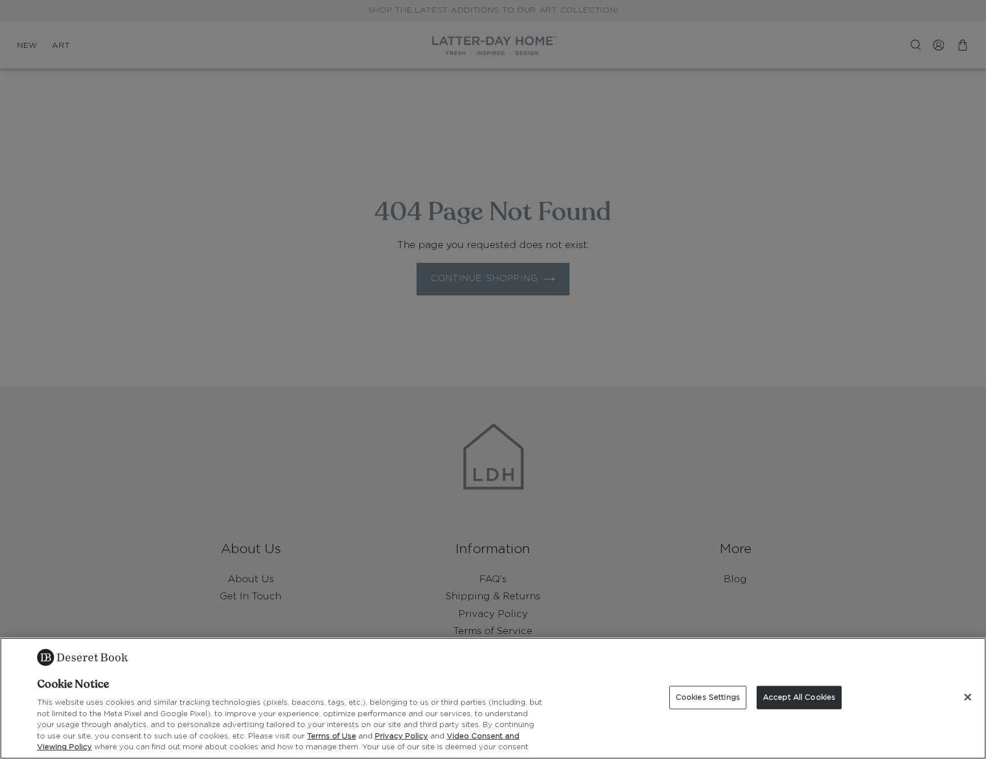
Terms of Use (331, 736)
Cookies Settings (708, 697)
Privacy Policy (401, 736)
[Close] (967, 696)
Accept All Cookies (799, 697)
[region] (493, 698)
